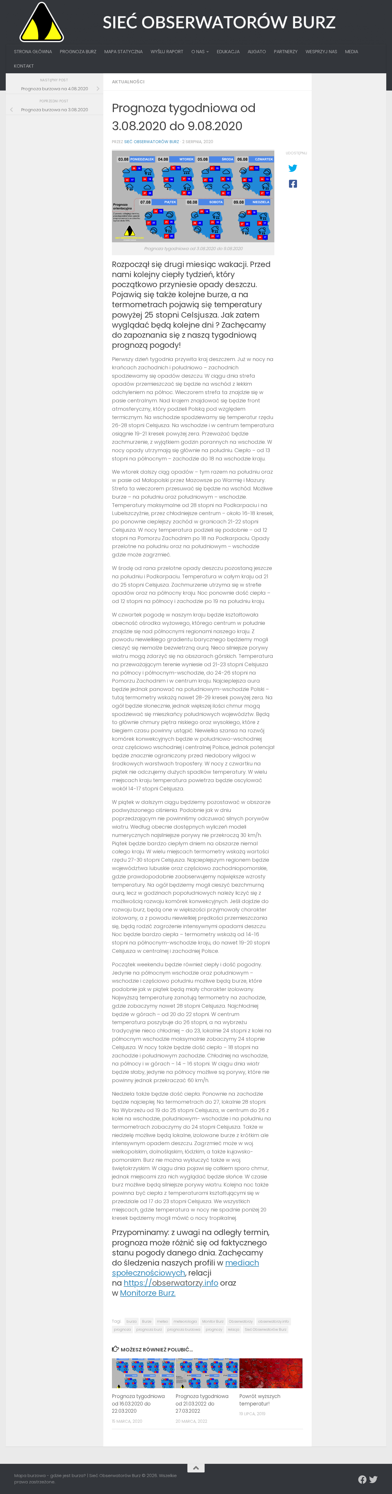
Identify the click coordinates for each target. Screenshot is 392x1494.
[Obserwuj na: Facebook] (362, 1479)
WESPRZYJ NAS (321, 51)
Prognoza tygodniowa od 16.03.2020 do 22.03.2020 (138, 1403)
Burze (147, 1321)
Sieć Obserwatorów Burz (151, 142)
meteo (162, 1321)
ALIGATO (257, 51)
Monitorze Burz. (148, 1293)
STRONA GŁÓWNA (33, 51)
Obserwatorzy (241, 1321)
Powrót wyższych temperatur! (259, 1400)
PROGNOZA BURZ (78, 51)
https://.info (171, 1283)
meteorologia (185, 1321)
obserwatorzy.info (273, 1321)
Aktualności (128, 81)
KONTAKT (24, 66)
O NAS (198, 51)
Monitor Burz (213, 1321)
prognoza (122, 1329)
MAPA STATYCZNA (123, 51)
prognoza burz (149, 1329)
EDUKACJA (228, 51)
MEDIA (351, 51)
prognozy (214, 1329)
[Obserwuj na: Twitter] (373, 1479)
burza (132, 1321)
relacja (233, 1329)
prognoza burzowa (183, 1329)
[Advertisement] (57, 160)
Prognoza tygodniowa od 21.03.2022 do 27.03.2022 (202, 1403)
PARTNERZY (286, 51)
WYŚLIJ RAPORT (167, 51)
